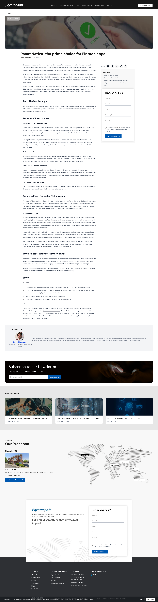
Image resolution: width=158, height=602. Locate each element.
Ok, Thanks (150, 599)
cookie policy (59, 599)
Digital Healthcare (56, 575)
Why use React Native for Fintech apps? (116, 83)
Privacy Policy (118, 127)
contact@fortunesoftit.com (79, 585)
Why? (106, 85)
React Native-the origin (111, 75)
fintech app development (51, 311)
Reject (141, 599)
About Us (34, 575)
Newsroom (34, 589)
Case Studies (35, 578)
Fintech (53, 580)
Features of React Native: (111, 78)
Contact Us (35, 583)
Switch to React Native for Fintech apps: (116, 80)
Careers (33, 580)
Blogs (33, 586)
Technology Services (57, 583)
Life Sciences (55, 578)
